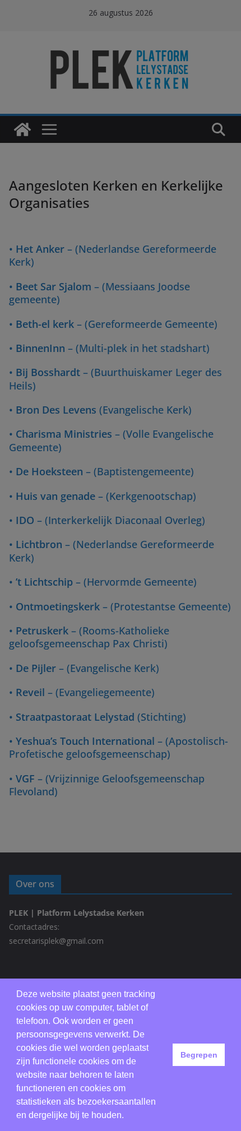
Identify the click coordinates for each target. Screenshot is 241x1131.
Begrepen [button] (198, 1054)
